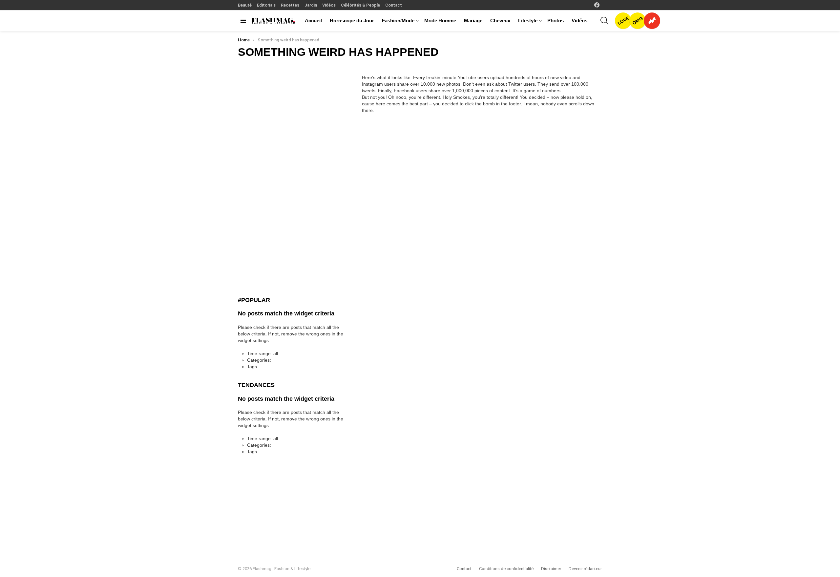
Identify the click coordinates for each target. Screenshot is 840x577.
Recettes (290, 5)
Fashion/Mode (398, 20)
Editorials (266, 5)
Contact (393, 5)
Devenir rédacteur (585, 568)
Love (623, 20)
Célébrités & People (360, 5)
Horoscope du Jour (352, 20)
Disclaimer (551, 568)
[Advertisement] (287, 186)
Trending (652, 20)
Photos (555, 20)
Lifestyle (527, 20)
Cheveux (500, 20)
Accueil (313, 20)
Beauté (245, 5)
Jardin (310, 5)
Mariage (473, 20)
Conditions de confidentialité (506, 568)
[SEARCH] (604, 20)
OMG (638, 21)
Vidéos (329, 5)
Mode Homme (440, 20)
